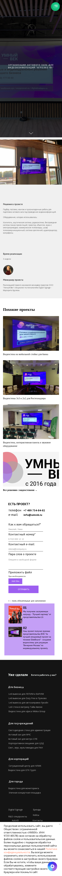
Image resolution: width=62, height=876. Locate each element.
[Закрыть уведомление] (59, 824)
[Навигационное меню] (56, 6)
